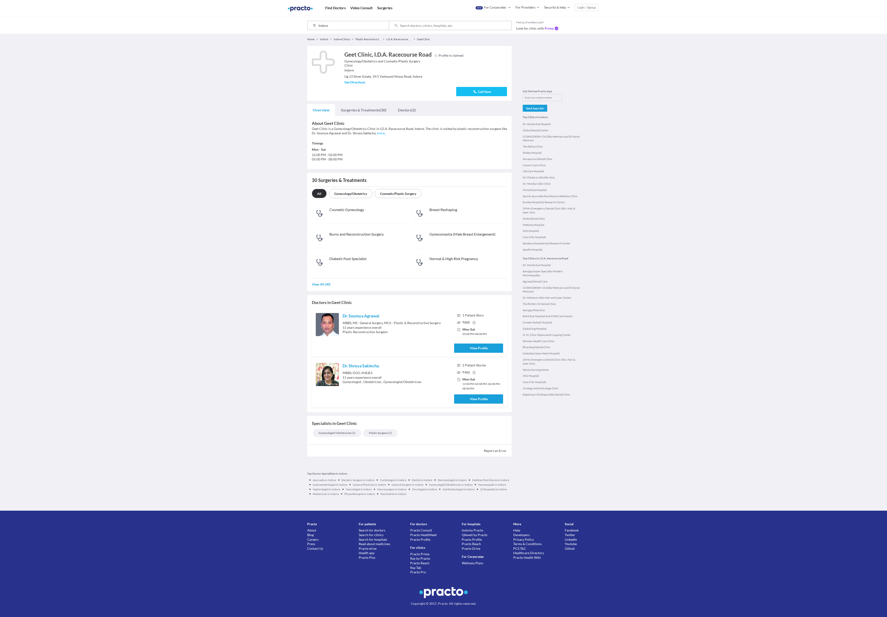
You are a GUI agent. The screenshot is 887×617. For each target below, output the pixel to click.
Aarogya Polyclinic (534, 310)
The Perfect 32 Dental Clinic (539, 304)
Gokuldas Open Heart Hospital (541, 353)
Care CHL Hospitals (534, 237)
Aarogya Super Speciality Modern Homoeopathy (543, 273)
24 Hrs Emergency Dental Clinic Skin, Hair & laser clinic (549, 210)
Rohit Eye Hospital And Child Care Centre (547, 316)
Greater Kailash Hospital (537, 322)
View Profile (479, 348)
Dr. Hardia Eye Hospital (537, 124)
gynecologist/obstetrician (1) (337, 433)
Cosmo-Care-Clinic (534, 165)
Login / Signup (586, 7)
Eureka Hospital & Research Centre (544, 202)
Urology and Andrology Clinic (541, 388)
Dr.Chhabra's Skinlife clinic (539, 177)
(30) (363, 110)
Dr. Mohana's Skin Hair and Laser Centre (547, 297)
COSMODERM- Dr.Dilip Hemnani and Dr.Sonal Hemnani (551, 138)
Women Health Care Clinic (539, 341)
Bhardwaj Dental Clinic (536, 347)
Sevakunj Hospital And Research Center (546, 243)
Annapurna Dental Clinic (538, 159)
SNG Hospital (531, 231)
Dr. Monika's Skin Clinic (537, 183)
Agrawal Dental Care (535, 281)
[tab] (321, 110)
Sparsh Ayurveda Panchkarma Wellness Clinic (550, 196)
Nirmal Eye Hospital (535, 190)
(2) (407, 110)
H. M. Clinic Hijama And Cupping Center (547, 335)
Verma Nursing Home (536, 369)
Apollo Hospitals (533, 249)
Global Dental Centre (535, 130)
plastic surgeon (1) (380, 433)
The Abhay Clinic (533, 146)
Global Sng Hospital (534, 328)
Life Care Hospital (533, 171)
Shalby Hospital (532, 152)
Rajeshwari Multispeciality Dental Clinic (546, 394)
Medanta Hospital (533, 225)
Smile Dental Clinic (534, 218)
